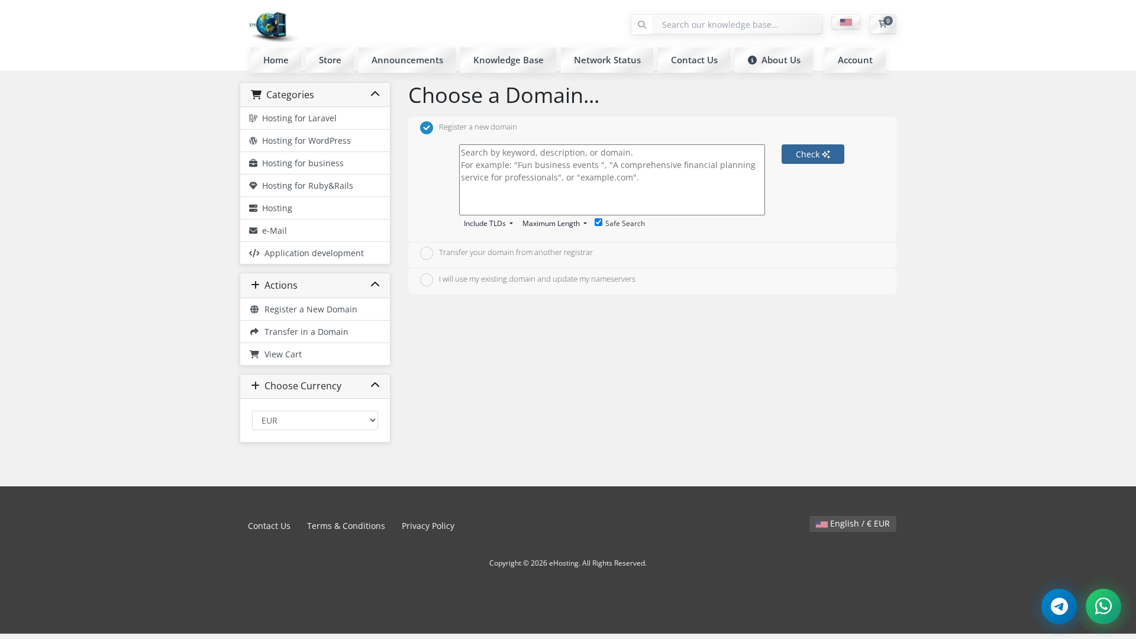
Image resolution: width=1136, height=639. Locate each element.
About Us (779, 60)
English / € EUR (859, 523)
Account (855, 60)
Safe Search (625, 223)
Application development (312, 253)
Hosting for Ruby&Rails (305, 185)
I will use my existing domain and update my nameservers (537, 278)
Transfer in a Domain (304, 331)
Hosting (274, 208)
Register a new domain (478, 126)
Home (276, 60)
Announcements (407, 60)
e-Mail (272, 230)
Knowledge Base (508, 60)
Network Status (607, 60)
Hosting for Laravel (297, 118)
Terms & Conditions (346, 525)
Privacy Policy (428, 525)
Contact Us (694, 60)
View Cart (281, 354)
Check (809, 154)
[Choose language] (846, 22)
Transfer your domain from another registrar (516, 252)
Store (330, 60)
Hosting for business (300, 163)
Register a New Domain (308, 309)
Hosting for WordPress (304, 140)
